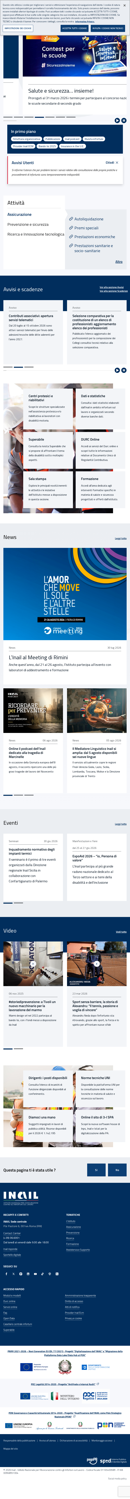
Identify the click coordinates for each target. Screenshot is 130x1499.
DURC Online (90, 439)
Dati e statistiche (93, 396)
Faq (5, 1313)
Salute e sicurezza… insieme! (41, 90)
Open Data (9, 1318)
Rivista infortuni (94, 139)
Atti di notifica (72, 1307)
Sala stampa (37, 479)
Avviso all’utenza (47, 1440)
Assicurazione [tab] (19, 214)
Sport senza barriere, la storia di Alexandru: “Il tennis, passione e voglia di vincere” (31, 1006)
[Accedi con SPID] (113, 1461)
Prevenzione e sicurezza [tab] (28, 224)
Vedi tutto (121, 932)
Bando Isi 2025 (47, 146)
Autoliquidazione (88, 219)
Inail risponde (10, 1249)
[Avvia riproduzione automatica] (117, 120)
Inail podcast (72, 139)
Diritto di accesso (74, 1301)
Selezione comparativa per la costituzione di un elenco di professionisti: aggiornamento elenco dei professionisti (30, 322)
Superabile (36, 439)
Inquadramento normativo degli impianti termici (32, 851)
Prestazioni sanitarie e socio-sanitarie (93, 248)
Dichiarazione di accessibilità (74, 1440)
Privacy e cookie (73, 1318)
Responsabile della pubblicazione (19, 1440)
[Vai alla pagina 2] (18, 367)
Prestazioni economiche (94, 237)
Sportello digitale (12, 1255)
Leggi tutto (121, 538)
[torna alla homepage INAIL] (21, 1198)
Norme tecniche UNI (95, 1078)
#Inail (75, 1040)
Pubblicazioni (52, 139)
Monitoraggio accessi (102, 1440)
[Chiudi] (124, 5)
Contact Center (12, 1233)
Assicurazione (73, 1227)
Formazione (89, 479)
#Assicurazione (89, 1040)
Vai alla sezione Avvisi (112, 287)
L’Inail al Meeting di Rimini (38, 657)
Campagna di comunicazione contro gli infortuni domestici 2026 (93, 1006)
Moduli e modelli (12, 1295)
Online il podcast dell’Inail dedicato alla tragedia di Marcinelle (27, 753)
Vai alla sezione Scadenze (114, 291)
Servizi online (10, 1307)
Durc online (9, 1301)
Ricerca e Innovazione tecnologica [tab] (35, 234)
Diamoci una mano (42, 1117)
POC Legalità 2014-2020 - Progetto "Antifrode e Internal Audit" (63, 1384)
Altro (119, 261)
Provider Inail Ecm (74, 1313)
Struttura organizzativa (26, 139)
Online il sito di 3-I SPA (97, 1117)
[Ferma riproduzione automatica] (124, 120)
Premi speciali (86, 228)
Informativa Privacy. (85, 21)
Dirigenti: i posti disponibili (48, 1078)
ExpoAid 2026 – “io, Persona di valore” (94, 858)
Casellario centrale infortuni (17, 1324)
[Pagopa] (92, 1461)
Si (96, 1170)
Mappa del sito (10, 1448)
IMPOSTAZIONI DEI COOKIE (18, 28)
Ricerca (70, 1238)
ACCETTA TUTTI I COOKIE (74, 28)
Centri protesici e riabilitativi (41, 398)
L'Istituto (70, 1221)
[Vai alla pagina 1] (8, 795)
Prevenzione (73, 1233)
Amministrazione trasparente (80, 1295)
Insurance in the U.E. (72, 146)
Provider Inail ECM (23, 146)
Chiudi (110, 162)
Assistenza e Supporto (78, 1250)
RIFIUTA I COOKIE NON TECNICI (108, 28)
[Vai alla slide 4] (39, 117)
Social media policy (117, 1478)
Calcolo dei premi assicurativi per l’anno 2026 (96, 318)
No (117, 1170)
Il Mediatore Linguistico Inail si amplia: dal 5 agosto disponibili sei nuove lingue (94, 753)
